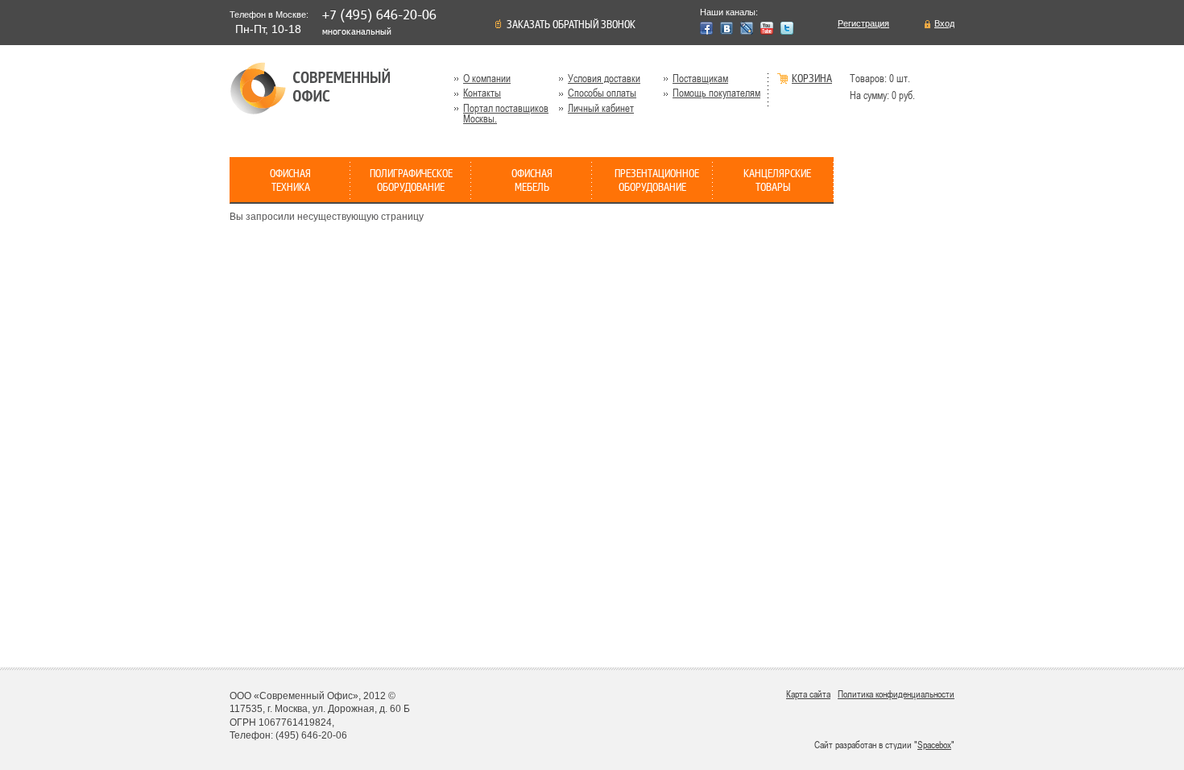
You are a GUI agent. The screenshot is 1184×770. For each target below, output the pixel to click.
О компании (487, 78)
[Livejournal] (746, 28)
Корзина (812, 79)
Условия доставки (604, 78)
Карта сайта (808, 694)
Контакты (482, 93)
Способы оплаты (602, 93)
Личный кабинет (601, 108)
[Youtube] (766, 28)
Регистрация (863, 23)
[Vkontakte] (726, 28)
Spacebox (934, 745)
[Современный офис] (310, 88)
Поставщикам (700, 78)
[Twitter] (786, 28)
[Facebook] (706, 28)
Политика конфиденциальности (896, 694)
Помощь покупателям (716, 93)
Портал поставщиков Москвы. (506, 113)
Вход (944, 23)
